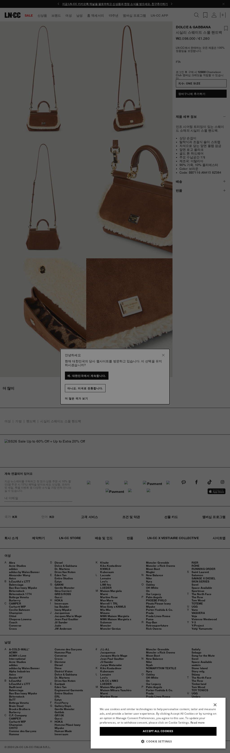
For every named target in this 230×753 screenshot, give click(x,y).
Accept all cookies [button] (158, 731)
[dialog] (158, 723)
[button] (158, 741)
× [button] (215, 705)
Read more (197, 722)
